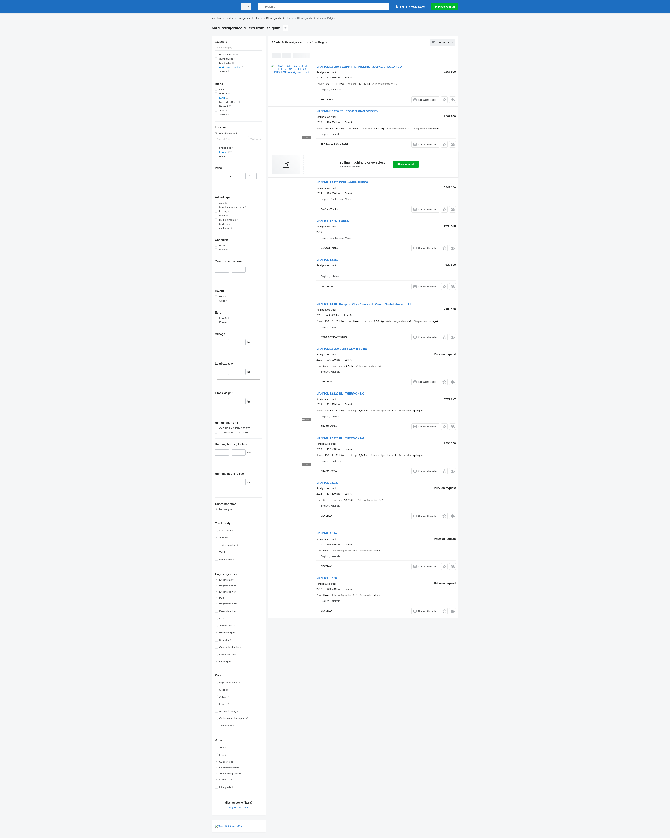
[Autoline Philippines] (224, 6)
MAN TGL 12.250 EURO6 (332, 221)
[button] (444, 99)
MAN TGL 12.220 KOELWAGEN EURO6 (342, 182)
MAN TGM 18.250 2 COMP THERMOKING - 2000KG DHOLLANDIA (359, 66)
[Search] (261, 6)
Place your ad (405, 164)
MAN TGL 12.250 (327, 259)
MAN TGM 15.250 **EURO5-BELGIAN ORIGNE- (347, 111)
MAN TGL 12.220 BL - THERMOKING (340, 393)
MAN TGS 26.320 (327, 482)
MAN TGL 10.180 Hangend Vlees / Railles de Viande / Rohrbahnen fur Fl (363, 304)
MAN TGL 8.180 (326, 533)
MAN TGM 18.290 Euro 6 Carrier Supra (341, 348)
